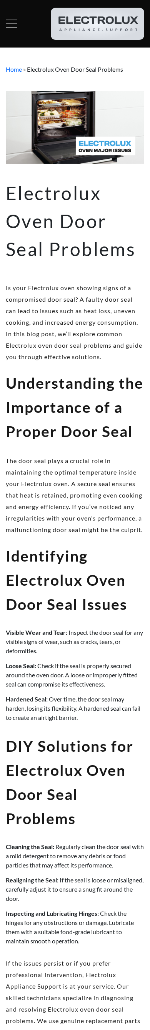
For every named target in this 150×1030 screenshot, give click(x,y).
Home (14, 69)
